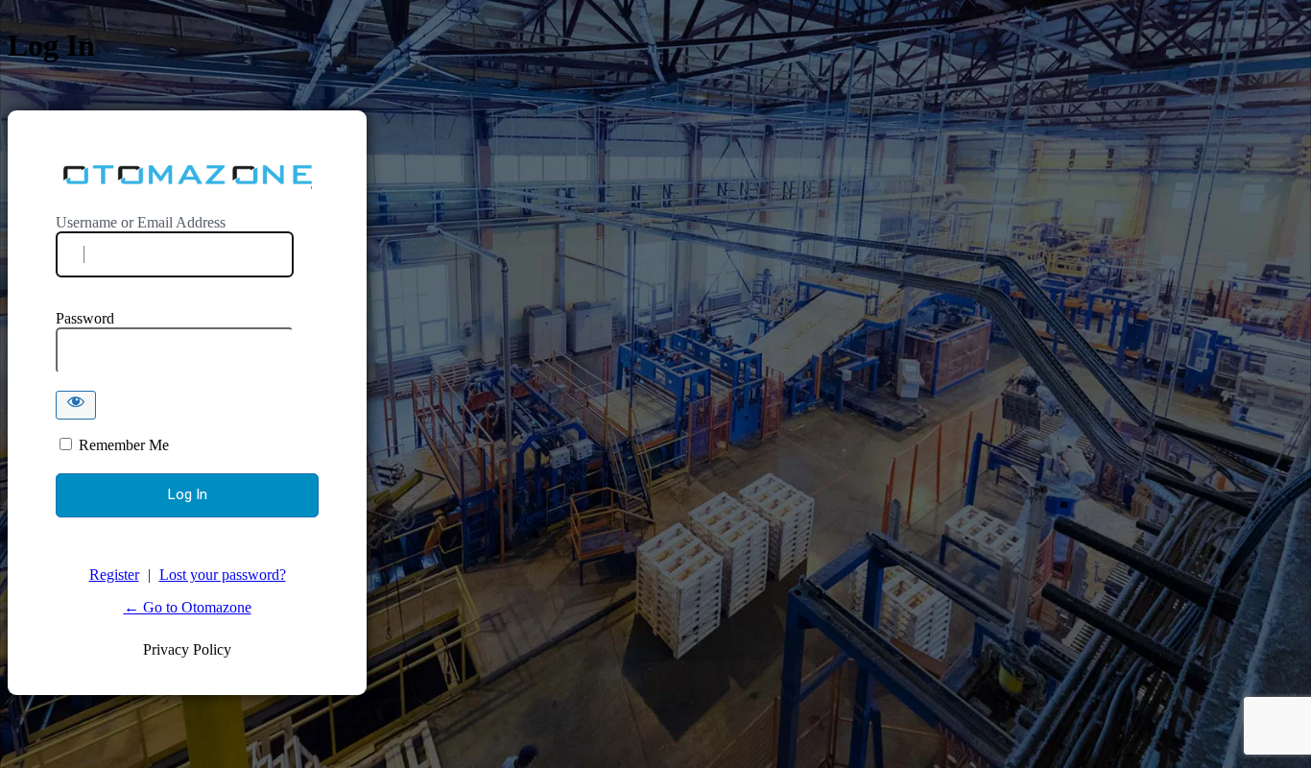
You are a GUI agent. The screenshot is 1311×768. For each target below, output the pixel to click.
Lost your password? (222, 574)
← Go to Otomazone (187, 607)
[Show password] (76, 405)
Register (114, 574)
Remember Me (124, 445)
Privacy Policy (187, 649)
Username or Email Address (141, 222)
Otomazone (187, 175)
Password (85, 318)
